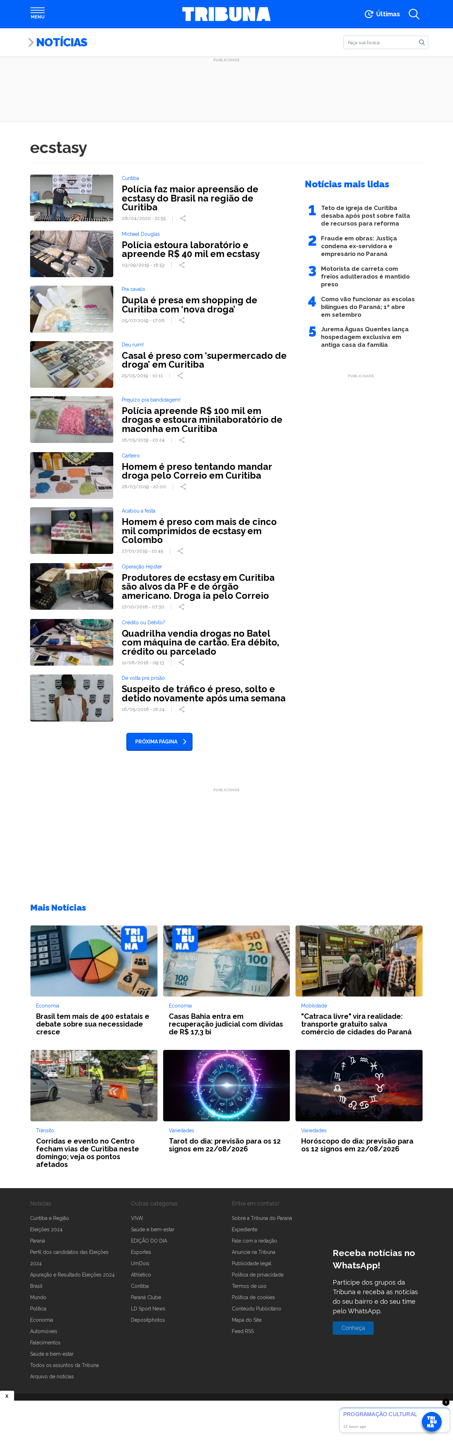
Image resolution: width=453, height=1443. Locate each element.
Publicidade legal (251, 1263)
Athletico (141, 1275)
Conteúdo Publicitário (256, 1308)
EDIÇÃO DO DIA (149, 1241)
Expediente (244, 1229)
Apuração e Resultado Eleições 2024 (72, 1275)
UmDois (140, 1263)
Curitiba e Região (49, 1218)
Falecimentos (45, 1342)
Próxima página (156, 741)
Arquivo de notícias (52, 1376)
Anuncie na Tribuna (253, 1252)
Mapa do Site (247, 1320)
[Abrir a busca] (414, 14)
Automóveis (43, 1331)
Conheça (353, 1328)
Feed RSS (243, 1331)
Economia (41, 1320)
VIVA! (137, 1218)
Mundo (38, 1297)
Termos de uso (249, 1286)
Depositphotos (148, 1320)
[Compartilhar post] (183, 218)
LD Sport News (148, 1308)
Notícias (61, 42)
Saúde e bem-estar (52, 1354)
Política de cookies (253, 1297)
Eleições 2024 (46, 1229)
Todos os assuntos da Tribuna (64, 1365)
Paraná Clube (146, 1297)
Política (38, 1308)
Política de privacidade (257, 1275)
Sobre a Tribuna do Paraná (262, 1218)
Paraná (37, 1241)
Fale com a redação (254, 1241)
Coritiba (140, 1286)
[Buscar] (421, 42)
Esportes (141, 1252)
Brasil (36, 1286)
